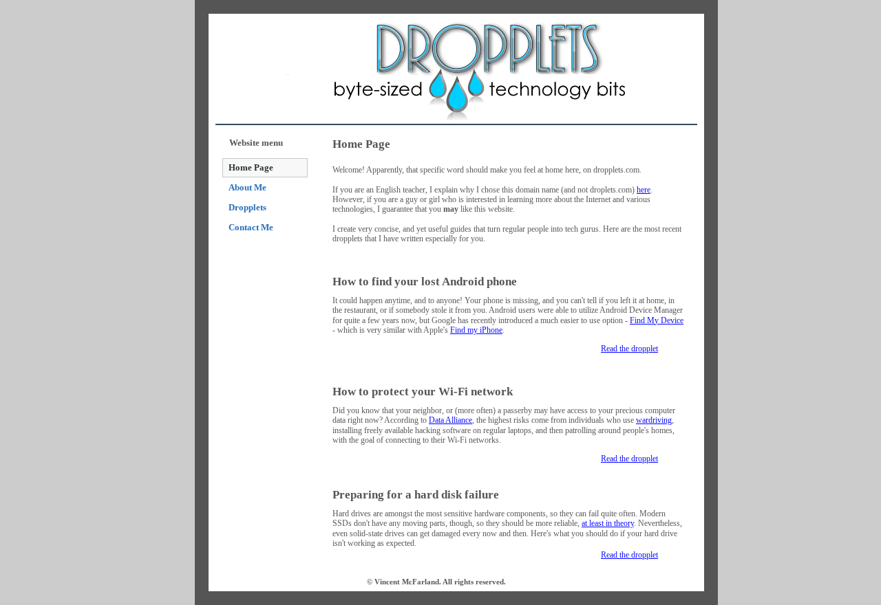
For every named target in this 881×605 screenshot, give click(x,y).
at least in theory (608, 523)
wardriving (654, 420)
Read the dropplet (629, 348)
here (643, 190)
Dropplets (247, 207)
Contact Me (251, 227)
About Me (247, 187)
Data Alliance (450, 420)
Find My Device (656, 320)
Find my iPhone (476, 330)
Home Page (251, 167)
